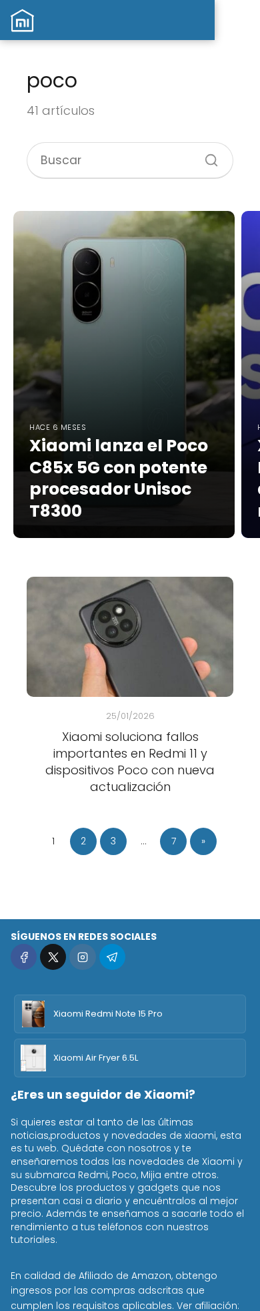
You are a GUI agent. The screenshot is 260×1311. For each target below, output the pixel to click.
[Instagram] (82, 957)
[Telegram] (112, 957)
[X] (53, 957)
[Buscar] (206, 155)
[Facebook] (24, 957)
